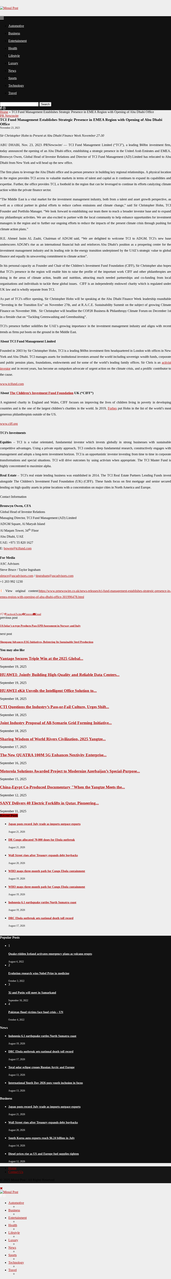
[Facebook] (1, 108)
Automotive (16, 26)
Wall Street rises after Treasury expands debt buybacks (43, 855)
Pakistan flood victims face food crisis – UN (35, 1012)
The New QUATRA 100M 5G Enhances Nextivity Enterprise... (53, 755)
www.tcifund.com (12, 384)
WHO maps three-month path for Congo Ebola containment (46, 871)
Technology (16, 85)
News (12, 70)
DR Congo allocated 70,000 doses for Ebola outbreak (41, 839)
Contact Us (15, 1172)
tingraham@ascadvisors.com (54, 575)
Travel (12, 93)
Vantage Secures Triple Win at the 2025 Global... (41, 658)
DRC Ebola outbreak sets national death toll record (40, 918)
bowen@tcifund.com (17, 548)
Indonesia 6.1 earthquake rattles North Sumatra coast (42, 902)
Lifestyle (14, 55)
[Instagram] (4, 108)
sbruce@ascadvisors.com (16, 575)
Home (4, 112)
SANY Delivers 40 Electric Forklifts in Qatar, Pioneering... (49, 803)
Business (14, 33)
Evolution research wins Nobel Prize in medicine (38, 973)
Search (45, 104)
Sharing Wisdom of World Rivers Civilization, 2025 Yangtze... (53, 739)
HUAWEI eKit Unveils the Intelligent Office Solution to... (48, 690)
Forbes (112, 408)
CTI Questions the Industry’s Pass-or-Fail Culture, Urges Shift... (54, 707)
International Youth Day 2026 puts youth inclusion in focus (45, 1082)
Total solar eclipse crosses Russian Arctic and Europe (41, 1067)
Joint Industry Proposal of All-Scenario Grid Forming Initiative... (56, 723)
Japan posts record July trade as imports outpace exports (44, 824)
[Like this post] (2, 614)
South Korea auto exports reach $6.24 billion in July (41, 1138)
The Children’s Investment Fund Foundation (41, 393)
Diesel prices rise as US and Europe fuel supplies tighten (43, 1153)
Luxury (13, 63)
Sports (12, 78)
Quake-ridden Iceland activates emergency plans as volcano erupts (50, 953)
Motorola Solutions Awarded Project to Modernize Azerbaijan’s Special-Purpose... (70, 771)
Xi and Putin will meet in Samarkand (32, 992)
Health (12, 48)
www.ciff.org (9, 423)
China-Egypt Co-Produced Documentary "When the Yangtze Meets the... (62, 787)
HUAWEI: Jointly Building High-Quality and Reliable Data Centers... (59, 674)
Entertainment (17, 41)
